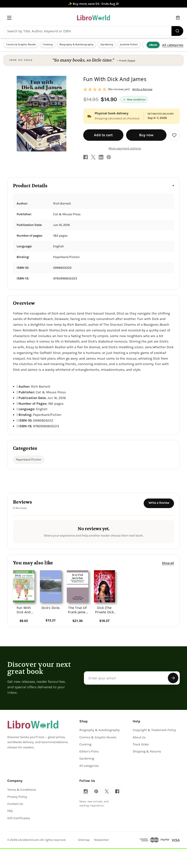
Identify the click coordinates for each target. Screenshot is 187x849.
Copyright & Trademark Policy (154, 730)
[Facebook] (85, 157)
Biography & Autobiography (77, 44)
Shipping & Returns (147, 751)
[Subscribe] (173, 678)
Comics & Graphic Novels (21, 44)
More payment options (125, 148)
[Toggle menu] (9, 17)
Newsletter (101, 839)
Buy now (146, 135)
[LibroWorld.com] (33, 724)
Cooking (48, 44)
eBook (153, 44)
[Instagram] (86, 791)
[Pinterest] (108, 157)
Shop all (168, 563)
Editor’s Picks (89, 751)
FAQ (10, 811)
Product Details (30, 186)
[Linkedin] (101, 157)
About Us (139, 737)
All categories (172, 45)
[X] (93, 157)
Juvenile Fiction (129, 44)
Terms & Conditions (21, 790)
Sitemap (84, 839)
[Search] (177, 31)
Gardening (106, 44)
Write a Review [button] (142, 89)
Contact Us (15, 804)
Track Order (141, 744)
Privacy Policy (17, 797)
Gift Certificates (18, 818)
